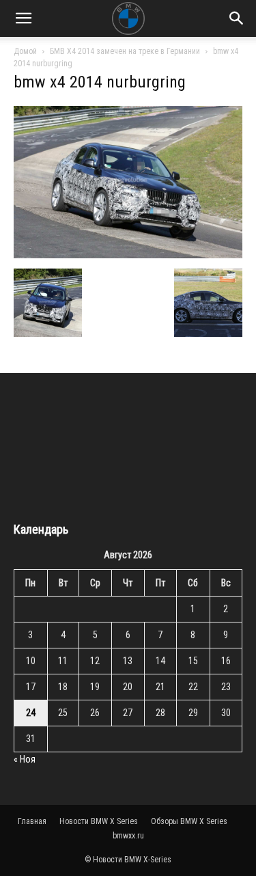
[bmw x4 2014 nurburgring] (128, 254)
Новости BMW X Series (98, 821)
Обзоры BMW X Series (189, 821)
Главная (32, 821)
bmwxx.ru (128, 835)
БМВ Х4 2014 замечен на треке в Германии (125, 51)
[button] (23, 18)
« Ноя (24, 759)
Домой (25, 51)
